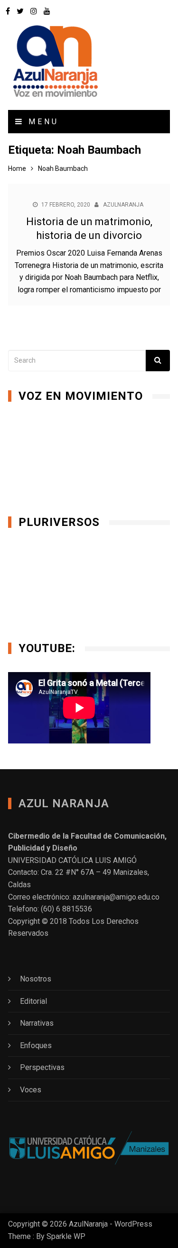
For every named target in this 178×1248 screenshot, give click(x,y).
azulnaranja (123, 204)
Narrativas (37, 1023)
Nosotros (35, 978)
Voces (30, 1089)
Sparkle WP (66, 1236)
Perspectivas (42, 1067)
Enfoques (36, 1045)
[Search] (158, 360)
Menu (41, 121)
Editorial (33, 1001)
